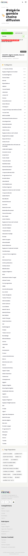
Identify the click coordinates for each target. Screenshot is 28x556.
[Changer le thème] (23, 2)
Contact (3, 542)
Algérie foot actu (8, 480)
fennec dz (18, 456)
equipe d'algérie (7, 453)
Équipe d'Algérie (5, 526)
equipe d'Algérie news (9, 462)
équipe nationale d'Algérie (10, 468)
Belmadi (17, 477)
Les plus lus (18, 33)
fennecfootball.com (14, 554)
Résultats (3, 534)
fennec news (6, 474)
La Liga (3, 513)
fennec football (8, 477)
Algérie (18, 471)
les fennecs (14, 459)
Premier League (5, 511)
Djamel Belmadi (17, 474)
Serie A (3, 518)
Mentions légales (5, 544)
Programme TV (5, 531)
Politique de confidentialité (8, 547)
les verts (5, 459)
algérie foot (18, 453)
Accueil (3, 7)
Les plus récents (7, 33)
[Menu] (25, 2)
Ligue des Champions (6, 529)
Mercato (3, 524)
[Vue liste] (26, 36)
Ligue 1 (3, 508)
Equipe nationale (8, 456)
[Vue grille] (23, 36)
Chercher (4, 36)
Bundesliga (4, 515)
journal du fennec (8, 471)
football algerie (8, 465)
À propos (3, 540)
